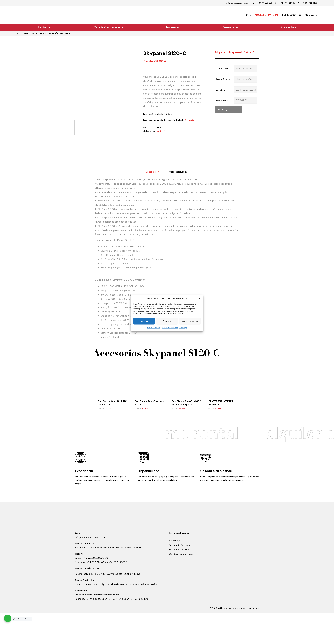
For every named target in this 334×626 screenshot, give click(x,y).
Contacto (311, 15)
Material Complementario (109, 27)
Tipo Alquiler (222, 68)
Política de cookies (153, 328)
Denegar (167, 321)
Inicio (19, 33)
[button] (199, 298)
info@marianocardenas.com (237, 3)
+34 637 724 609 (287, 3)
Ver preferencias (190, 321)
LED (62, 33)
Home (248, 15)
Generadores (230, 27)
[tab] (152, 172)
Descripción (152, 171)
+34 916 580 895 (265, 3)
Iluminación (44, 27)
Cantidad (220, 90)
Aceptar (144, 321)
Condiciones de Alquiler (182, 553)
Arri (159, 131)
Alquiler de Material (266, 15)
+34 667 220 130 (309, 3)
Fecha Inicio (222, 100)
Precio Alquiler (223, 79)
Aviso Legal (183, 328)
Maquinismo (173, 27)
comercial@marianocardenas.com (100, 594)
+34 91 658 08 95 (95, 598)
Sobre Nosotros (291, 15)
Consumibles (288, 27)
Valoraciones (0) (178, 171)
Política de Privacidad (170, 328)
